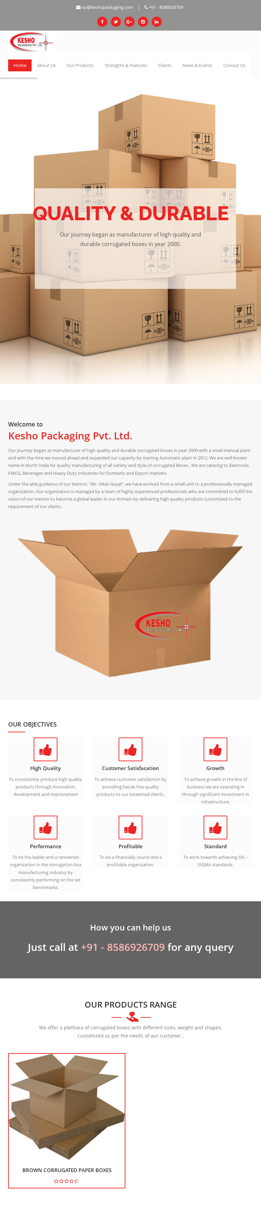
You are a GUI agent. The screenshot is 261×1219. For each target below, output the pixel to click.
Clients (165, 65)
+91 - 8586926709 (165, 7)
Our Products (80, 65)
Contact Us (234, 65)
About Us (46, 65)
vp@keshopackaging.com (107, 7)
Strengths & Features (126, 65)
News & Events (197, 65)
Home (20, 65)
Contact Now (131, 263)
